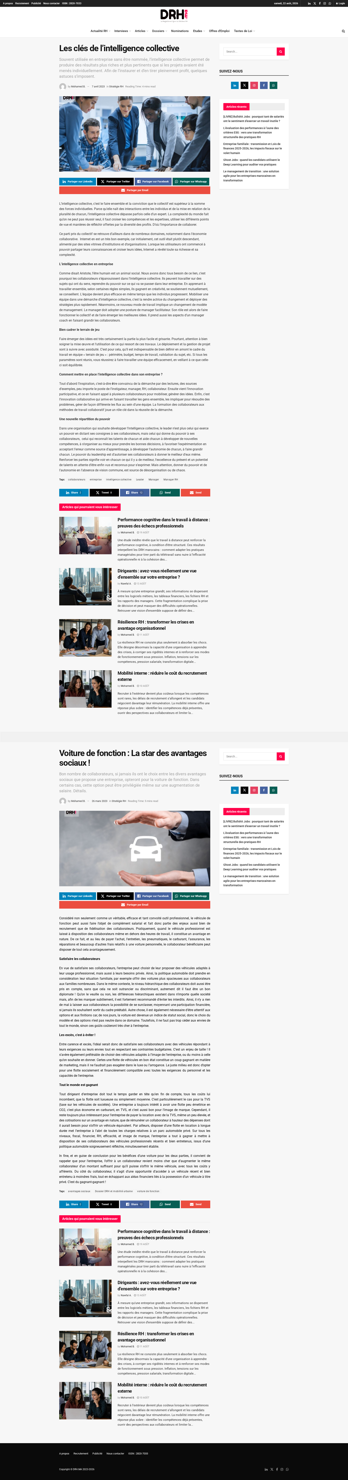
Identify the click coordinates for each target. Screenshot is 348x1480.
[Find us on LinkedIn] (309, 3)
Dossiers (158, 31)
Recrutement (22, 3)
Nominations (180, 31)
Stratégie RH (116, 86)
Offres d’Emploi (219, 31)
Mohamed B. (78, 86)
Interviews (121, 31)
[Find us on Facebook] (320, 3)
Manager (154, 479)
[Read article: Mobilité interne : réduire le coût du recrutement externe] (85, 689)
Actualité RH (99, 31)
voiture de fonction (148, 1191)
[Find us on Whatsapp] (330, 3)
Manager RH (171, 479)
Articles (140, 31)
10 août (144, 686)
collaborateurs (76, 479)
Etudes (197, 31)
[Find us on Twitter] (314, 3)
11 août (144, 634)
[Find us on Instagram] (324, 3)
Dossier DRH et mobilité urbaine (114, 1191)
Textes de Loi (243, 31)
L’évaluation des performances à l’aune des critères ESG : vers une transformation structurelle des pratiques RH (251, 132)
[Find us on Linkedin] (235, 85)
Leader (140, 479)
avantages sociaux (79, 1191)
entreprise (96, 479)
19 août (144, 532)
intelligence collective (119, 479)
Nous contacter (51, 3)
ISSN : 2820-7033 (71, 3)
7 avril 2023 (98, 86)
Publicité (36, 3)
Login (341, 3)
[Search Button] (343, 31)
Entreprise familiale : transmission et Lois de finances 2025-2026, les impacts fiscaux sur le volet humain (252, 148)
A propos (8, 3)
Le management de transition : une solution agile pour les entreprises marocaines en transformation (251, 176)
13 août (141, 583)
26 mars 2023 (99, 801)
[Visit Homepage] (174, 16)
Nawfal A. (126, 583)
